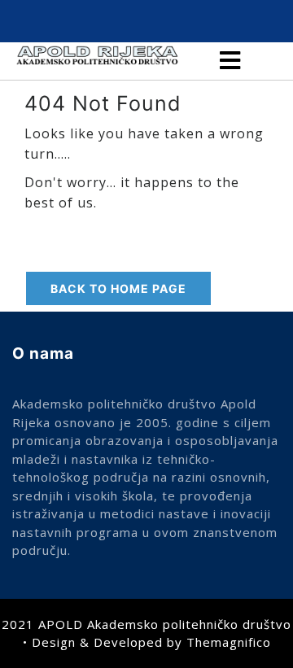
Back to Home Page (118, 288)
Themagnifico (228, 642)
